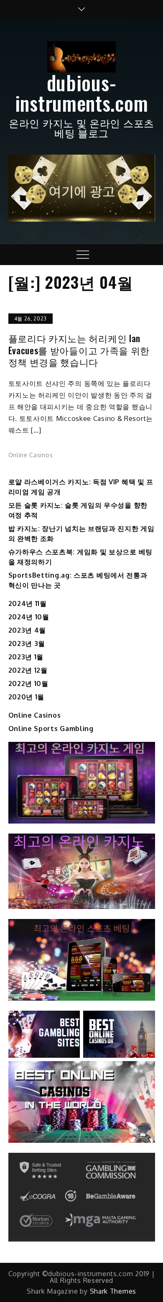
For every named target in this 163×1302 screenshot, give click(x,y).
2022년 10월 (28, 683)
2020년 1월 (26, 697)
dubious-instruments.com (81, 93)
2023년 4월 (27, 630)
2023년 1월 (26, 657)
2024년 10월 (28, 617)
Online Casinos (30, 454)
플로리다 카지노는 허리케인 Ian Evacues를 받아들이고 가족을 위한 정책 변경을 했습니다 (79, 350)
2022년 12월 (28, 670)
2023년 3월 (27, 643)
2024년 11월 (27, 603)
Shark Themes (113, 1291)
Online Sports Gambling (51, 728)
